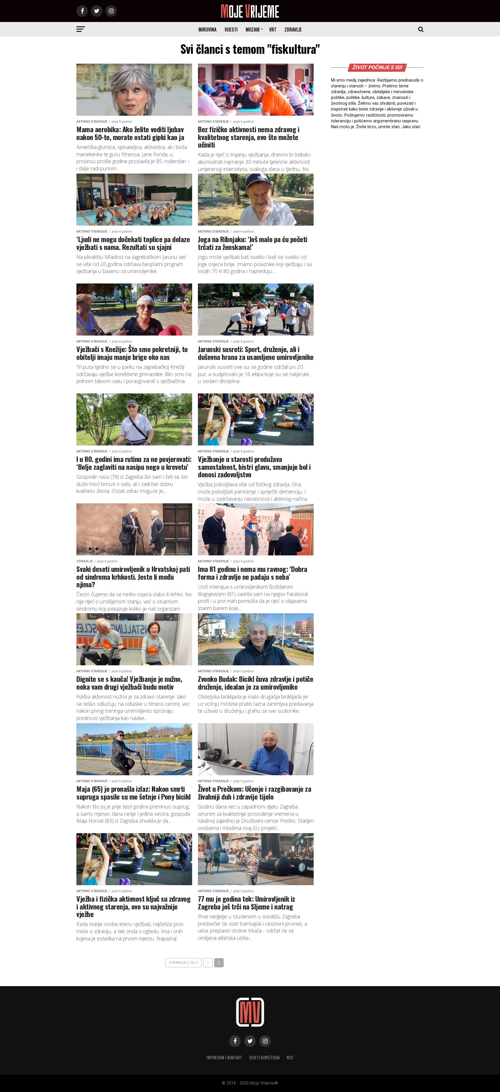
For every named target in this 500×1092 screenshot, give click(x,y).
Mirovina (207, 29)
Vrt (272, 29)
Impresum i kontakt (224, 1057)
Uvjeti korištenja (264, 1057)
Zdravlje (293, 29)
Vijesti (231, 29)
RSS (290, 1057)
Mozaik (253, 29)
